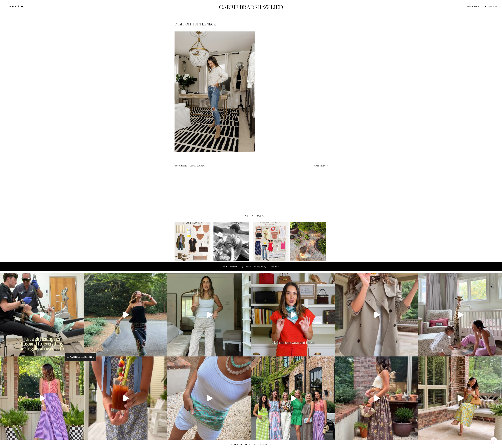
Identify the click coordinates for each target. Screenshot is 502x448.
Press (248, 267)
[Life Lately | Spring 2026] (308, 260)
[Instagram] (164, 353)
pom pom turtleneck (195, 24)
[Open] (42, 314)
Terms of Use (274, 267)
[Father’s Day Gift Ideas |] (231, 260)
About (224, 267)
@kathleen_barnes (80, 356)
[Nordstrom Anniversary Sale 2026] (192, 260)
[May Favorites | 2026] (271, 260)
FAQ (241, 267)
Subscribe (492, 6)
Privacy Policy (259, 267)
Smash (268, 445)
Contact (233, 267)
